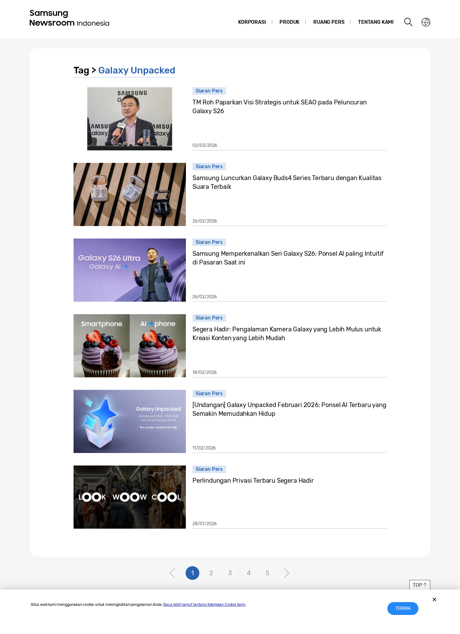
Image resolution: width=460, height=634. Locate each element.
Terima (403, 608)
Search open (408, 22)
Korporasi (252, 22)
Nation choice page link (426, 22)
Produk (289, 22)
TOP (417, 585)
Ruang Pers (328, 22)
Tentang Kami (376, 22)
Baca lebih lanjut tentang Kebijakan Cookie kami (204, 604)
